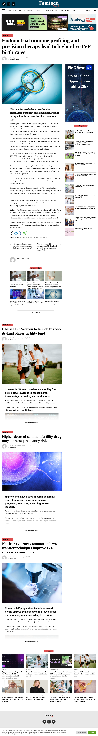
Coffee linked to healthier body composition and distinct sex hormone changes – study (84, 143)
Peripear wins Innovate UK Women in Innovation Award (85, 174)
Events (37, 10)
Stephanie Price (14, 59)
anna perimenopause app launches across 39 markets (85, 164)
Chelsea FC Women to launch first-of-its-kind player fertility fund (85, 131)
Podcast (49, 15)
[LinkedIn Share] (16, 233)
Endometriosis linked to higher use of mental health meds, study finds (85, 207)
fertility (34, 237)
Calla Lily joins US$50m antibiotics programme (85, 196)
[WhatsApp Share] (25, 233)
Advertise (86, 10)
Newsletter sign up (49, 10)
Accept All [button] (91, 732)
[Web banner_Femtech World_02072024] (79, 121)
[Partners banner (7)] (35, 30)
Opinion (22, 10)
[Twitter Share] (11, 233)
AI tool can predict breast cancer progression (84, 185)
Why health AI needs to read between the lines (83, 229)
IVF (41, 237)
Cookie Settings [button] (81, 732)
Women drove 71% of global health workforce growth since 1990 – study (85, 219)
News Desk (13, 339)
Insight (30, 10)
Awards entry (64, 10)
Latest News (12, 10)
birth (45, 237)
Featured (25, 237)
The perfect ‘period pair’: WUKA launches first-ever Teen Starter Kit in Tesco (85, 154)
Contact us (76, 10)
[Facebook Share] (20, 233)
